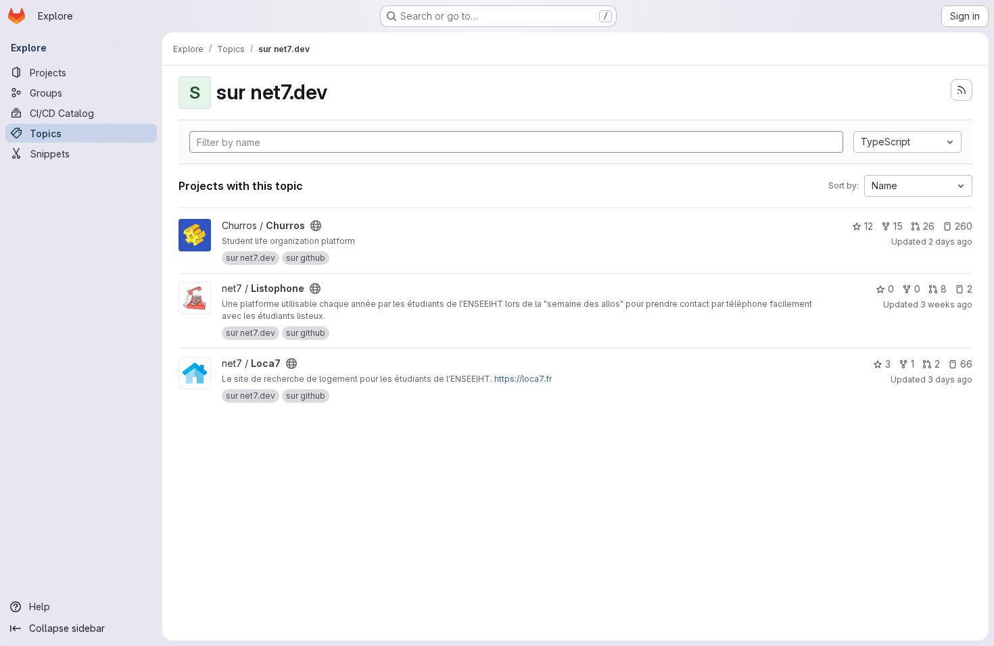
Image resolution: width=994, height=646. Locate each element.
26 (928, 226)
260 (963, 226)
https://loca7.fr (523, 379)
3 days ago (950, 379)
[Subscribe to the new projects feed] (961, 90)
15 (898, 226)
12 (868, 226)
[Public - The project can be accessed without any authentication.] (315, 225)
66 (966, 364)
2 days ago (950, 242)
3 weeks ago (946, 304)
